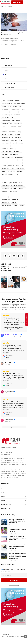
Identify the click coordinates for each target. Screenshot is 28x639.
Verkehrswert (15, 199)
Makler (13, 168)
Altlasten (17, 100)
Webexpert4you (24, 633)
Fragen (21, 140)
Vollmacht (22, 205)
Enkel (19, 131)
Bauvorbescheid (14, 112)
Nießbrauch (10, 174)
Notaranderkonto (6, 177)
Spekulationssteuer (6, 194)
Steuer (14, 194)
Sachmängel (13, 188)
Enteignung (4, 134)
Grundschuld (5, 154)
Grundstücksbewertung (7, 157)
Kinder (17, 165)
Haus (15, 160)
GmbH (12, 146)
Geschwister (20, 143)
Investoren (19, 163)
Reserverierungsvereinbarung (17, 185)
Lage (22, 165)
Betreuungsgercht (6, 120)
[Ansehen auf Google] (2, 363)
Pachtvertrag (5, 180)
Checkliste (13, 126)
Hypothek (4, 163)
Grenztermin (5, 148)
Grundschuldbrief (14, 154)
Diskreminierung (13, 129)
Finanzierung (5, 140)
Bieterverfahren (17, 123)
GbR (3, 143)
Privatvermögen (13, 182)
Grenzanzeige (19, 146)
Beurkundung (5, 123)
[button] (25, 2)
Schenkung (4, 191)
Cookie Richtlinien (21, 636)
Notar (16, 174)
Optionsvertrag (16, 177)
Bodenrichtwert (5, 126)
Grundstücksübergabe (7, 160)
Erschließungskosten (16, 137)
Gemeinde (14, 143)
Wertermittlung (17, 2)
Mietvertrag (19, 171)
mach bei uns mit (6, 634)
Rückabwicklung (5, 188)
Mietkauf (13, 171)
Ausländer (15, 106)
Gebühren (8, 143)
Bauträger (23, 109)
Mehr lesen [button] (6, 352)
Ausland (4, 106)
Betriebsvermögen (16, 120)
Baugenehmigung (5, 109)
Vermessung (13, 202)
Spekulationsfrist (13, 191)
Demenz (19, 126)
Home (2, 6)
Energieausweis (12, 131)
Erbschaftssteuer (6, 137)
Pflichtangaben (13, 180)
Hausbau (20, 160)
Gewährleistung (5, 146)
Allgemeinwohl (10, 100)
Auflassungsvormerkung (19, 103)
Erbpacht (11, 134)
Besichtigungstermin (15, 114)
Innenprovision (11, 163)
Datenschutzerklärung (14, 585)
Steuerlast (20, 194)
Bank (21, 106)
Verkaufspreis (12, 197)
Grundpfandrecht (17, 151)
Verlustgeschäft (5, 202)
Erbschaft (17, 134)
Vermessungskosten (6, 205)
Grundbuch (12, 148)
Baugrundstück (15, 109)
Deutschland (5, 129)
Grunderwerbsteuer (6, 151)
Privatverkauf (5, 182)
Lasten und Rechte (6, 168)
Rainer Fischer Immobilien (10, 633)
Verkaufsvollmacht (6, 199)
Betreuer (13, 117)
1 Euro (3, 100)
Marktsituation (5, 171)
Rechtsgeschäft (5, 185)
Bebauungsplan (5, 114)
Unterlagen (4, 197)
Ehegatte (21, 129)
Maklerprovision (20, 168)
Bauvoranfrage (5, 112)
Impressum (3, 636)
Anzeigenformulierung (7, 103)
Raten (20, 182)
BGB (11, 123)
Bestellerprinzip (5, 117)
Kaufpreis (4, 165)
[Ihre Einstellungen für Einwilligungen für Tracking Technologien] (2, 1)
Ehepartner (4, 131)
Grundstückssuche (19, 157)
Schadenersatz (21, 188)
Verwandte (15, 205)
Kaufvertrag (11, 165)
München (4, 174)
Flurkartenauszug (14, 140)
